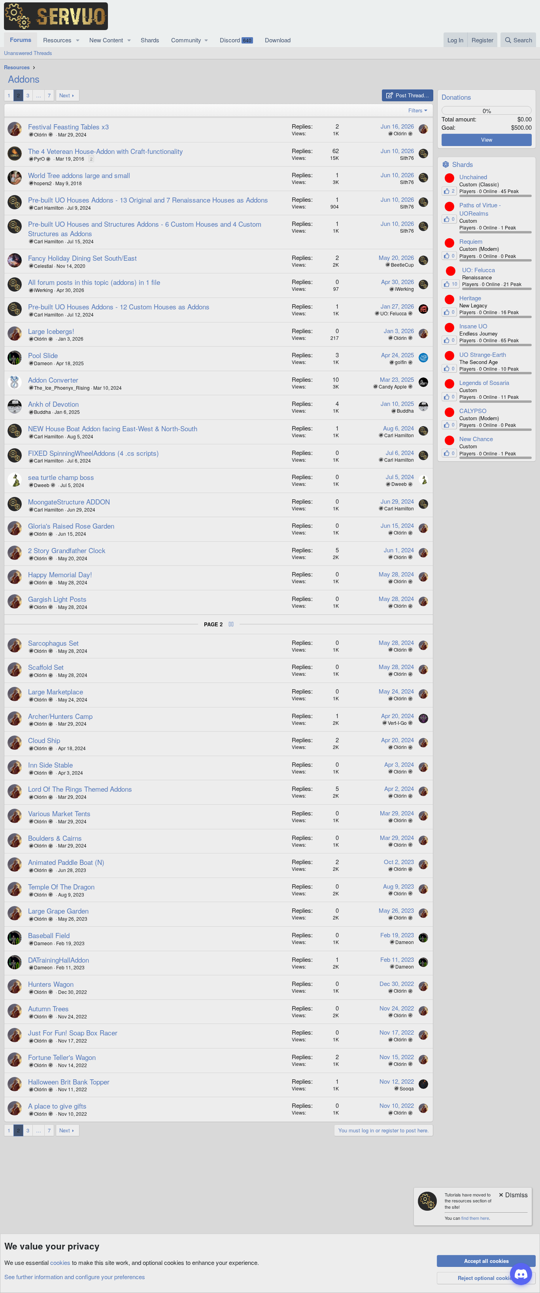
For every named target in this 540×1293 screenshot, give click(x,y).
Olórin (40, 134)
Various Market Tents (59, 813)
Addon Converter (53, 380)
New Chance (476, 438)
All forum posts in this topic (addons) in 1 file (94, 282)
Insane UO (473, 326)
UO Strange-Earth (482, 354)
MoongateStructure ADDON (69, 501)
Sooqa (407, 1088)
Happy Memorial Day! (60, 574)
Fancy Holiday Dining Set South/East (82, 258)
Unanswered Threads (28, 53)
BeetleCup (402, 264)
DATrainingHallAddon (58, 960)
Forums (20, 39)
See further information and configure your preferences (74, 1276)
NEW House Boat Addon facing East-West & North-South (112, 428)
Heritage (470, 298)
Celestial (43, 265)
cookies (60, 1262)
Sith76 (407, 157)
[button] (77, 39)
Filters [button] (415, 110)
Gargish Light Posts (57, 599)
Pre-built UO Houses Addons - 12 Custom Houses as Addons (119, 306)
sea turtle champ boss (61, 477)
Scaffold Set (46, 667)
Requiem (471, 241)
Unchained (473, 177)
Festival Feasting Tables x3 (68, 126)
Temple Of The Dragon (61, 886)
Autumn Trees (48, 1008)
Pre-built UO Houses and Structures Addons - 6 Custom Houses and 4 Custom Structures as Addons (144, 228)
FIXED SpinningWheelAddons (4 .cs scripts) (93, 453)
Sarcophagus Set (53, 643)
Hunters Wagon (51, 984)
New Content (106, 40)
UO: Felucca (393, 313)
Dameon (43, 363)
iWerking (43, 289)
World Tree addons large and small (79, 175)
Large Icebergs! (51, 331)
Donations (456, 97)
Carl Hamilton (49, 207)
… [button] (38, 95)
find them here (475, 1218)
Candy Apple (393, 386)
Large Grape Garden (58, 911)
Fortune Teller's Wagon (62, 1057)
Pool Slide (43, 355)
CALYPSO (473, 410)
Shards (150, 40)
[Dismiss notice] (512, 1195)
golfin (401, 361)
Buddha (42, 411)
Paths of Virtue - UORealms (480, 209)
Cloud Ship (44, 740)
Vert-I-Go (397, 722)
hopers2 (43, 183)
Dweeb (41, 485)
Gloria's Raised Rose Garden (71, 526)
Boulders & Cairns (55, 838)
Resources (57, 40)
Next (64, 95)
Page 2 (213, 624)
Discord (235, 40)
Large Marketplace (55, 691)
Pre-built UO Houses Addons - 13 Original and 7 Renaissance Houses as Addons (148, 200)
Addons (24, 78)
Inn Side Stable (50, 765)
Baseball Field (49, 935)
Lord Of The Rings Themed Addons (80, 789)
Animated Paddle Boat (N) (66, 862)
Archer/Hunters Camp (60, 716)
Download (278, 40)
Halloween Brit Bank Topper (69, 1081)
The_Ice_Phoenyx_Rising (62, 387)
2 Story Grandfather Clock (67, 550)
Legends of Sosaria (484, 382)
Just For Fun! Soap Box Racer (72, 1032)
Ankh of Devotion (53, 404)
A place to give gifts (57, 1106)
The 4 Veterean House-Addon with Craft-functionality (105, 151)
